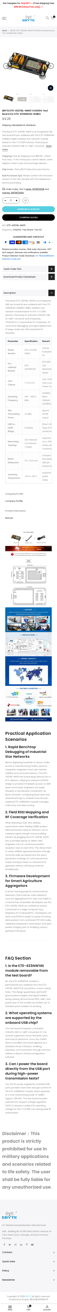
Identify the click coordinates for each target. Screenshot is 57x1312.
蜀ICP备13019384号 (39, 1299)
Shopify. (25, 1299)
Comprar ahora (28, 217)
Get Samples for (18, 3)
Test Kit (38, 229)
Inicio (4, 30)
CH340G (17, 229)
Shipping (6, 125)
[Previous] (6, 66)
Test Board (27, 229)
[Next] (51, 66)
